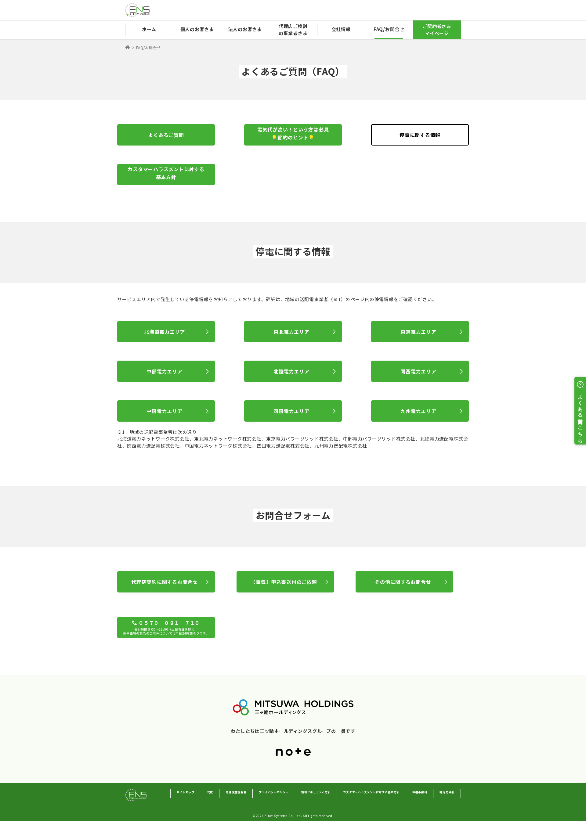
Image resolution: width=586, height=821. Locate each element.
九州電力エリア (418, 411)
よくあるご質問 (166, 135)
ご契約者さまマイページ (436, 29)
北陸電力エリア (291, 371)
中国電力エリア (164, 411)
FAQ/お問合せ (389, 29)
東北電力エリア (291, 331)
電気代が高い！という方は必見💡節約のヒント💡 (293, 133)
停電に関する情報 (420, 135)
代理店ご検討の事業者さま (293, 29)
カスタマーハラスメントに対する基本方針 (166, 173)
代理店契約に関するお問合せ (164, 581)
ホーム (149, 29)
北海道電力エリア (164, 331)
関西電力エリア (418, 371)
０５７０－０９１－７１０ (166, 627)
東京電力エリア (418, 331)
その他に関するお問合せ (403, 581)
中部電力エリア (164, 371)
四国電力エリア (291, 411)
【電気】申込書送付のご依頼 (284, 581)
